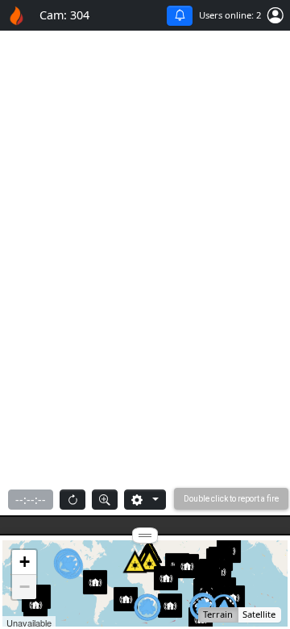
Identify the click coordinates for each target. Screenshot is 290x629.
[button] (275, 16)
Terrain (218, 614)
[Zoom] (105, 499)
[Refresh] (72, 499)
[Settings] (145, 499)
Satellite (259, 614)
